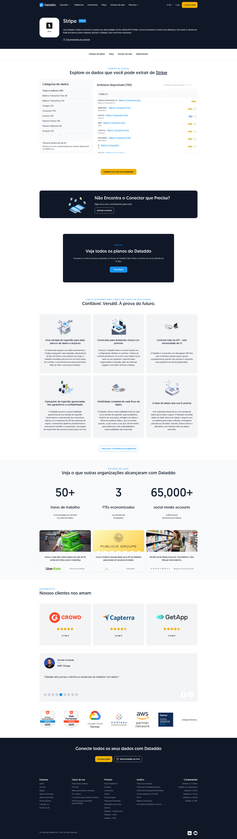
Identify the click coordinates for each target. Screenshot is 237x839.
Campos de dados (97, 54)
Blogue (42, 790)
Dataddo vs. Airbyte (190, 797)
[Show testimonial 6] (64, 694)
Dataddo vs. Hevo (191, 790)
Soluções (64, 5)
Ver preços (118, 269)
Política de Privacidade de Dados (149, 787)
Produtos (107, 787)
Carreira (43, 787)
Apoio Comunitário (47, 794)
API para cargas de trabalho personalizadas (82, 802)
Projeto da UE (45, 808)
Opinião (107, 808)
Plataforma (79, 5)
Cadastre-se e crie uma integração (118, 171)
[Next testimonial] (190, 695)
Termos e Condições (144, 784)
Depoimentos (142, 54)
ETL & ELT (75, 787)
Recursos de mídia (46, 797)
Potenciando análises (80, 784)
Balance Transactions (110, 145)
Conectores (93, 5)
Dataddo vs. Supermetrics (188, 787)
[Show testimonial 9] (76, 694)
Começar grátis (190, 5)
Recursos (133, 5)
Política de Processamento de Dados (150, 790)
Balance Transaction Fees (130, 100)
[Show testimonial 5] (60, 694)
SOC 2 (139, 797)
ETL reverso (76, 794)
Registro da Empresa (144, 801)
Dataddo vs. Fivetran (190, 784)
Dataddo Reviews (189, 719)
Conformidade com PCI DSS (147, 794)
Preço (104, 5)
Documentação (110, 797)
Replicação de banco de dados (83, 790)
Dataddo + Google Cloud (113, 811)
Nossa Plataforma (111, 784)
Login (178, 5)
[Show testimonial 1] (45, 694)
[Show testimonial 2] (49, 694)
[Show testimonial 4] (56, 694)
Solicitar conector (104, 210)
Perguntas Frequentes (112, 801)
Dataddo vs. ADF (191, 801)
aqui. (52, 149)
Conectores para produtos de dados (85, 797)
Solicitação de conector (113, 804)
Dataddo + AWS (110, 818)
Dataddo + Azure (110, 815)
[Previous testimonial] (184, 695)
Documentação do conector (78, 39)
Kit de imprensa (45, 801)
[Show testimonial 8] (72, 694)
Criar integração (186, 54)
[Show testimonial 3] (52, 694)
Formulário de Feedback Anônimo (149, 804)
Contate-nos (44, 804)
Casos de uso (78, 779)
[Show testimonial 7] (68, 694)
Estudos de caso (117, 5)
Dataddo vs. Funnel (190, 794)
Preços (106, 794)
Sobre (42, 784)
